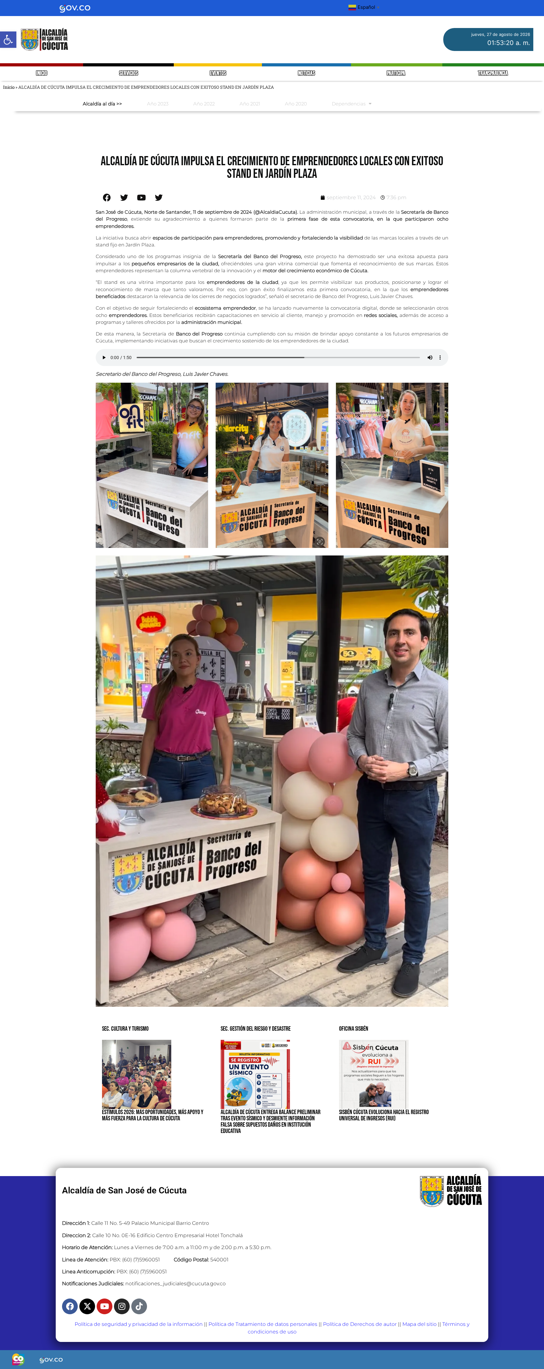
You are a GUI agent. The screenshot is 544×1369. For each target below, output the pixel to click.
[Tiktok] (139, 1306)
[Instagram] (122, 1306)
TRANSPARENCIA (493, 73)
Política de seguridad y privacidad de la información (139, 1324)
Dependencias (349, 104)
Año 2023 (157, 104)
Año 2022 (204, 104)
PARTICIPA (396, 73)
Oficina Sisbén (353, 1029)
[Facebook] (70, 1306)
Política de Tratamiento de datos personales (262, 1324)
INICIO (41, 73)
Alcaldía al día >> (102, 104)
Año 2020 (296, 104)
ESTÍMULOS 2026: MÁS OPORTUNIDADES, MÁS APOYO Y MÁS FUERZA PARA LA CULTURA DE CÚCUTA (152, 1115)
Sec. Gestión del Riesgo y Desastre (256, 1029)
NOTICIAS (306, 73)
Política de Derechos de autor (360, 1324)
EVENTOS (218, 73)
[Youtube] (104, 1306)
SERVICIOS (128, 73)
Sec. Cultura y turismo (125, 1029)
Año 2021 (250, 104)
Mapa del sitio (419, 1324)
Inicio (8, 87)
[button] (8, 39)
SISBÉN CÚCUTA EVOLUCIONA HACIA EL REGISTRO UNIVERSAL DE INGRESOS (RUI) (384, 1115)
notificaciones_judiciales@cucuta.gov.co (175, 1284)
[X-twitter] (87, 1306)
